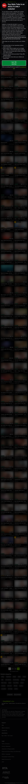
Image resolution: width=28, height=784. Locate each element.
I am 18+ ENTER (14, 63)
